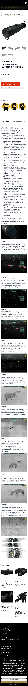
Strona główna (4, 14)
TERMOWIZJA (12, 14)
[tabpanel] (14, 342)
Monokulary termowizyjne (9, 99)
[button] (24, 21)
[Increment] (5, 79)
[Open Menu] (22, 3)
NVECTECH (6, 100)
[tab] (5, 121)
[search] (2, 7)
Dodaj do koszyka (10, 84)
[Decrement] (2, 79)
